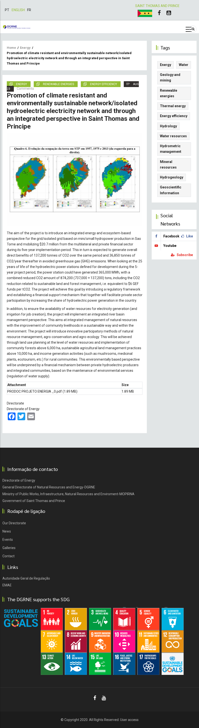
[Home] (16, 27)
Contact (8, 556)
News (6, 531)
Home (11, 47)
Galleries (9, 548)
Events (7, 540)
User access (129, 720)
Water (183, 65)
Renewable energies (58, 84)
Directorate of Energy (23, 409)
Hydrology (168, 126)
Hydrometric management (170, 149)
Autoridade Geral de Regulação (26, 578)
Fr (29, 10)
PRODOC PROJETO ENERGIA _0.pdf (34, 391)
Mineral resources (168, 164)
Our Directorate (14, 523)
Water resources (173, 136)
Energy (25, 47)
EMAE (7, 585)
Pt (7, 10)
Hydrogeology (171, 177)
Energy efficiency (103, 84)
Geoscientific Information (170, 190)
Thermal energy (173, 106)
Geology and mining (170, 77)
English (18, 10)
